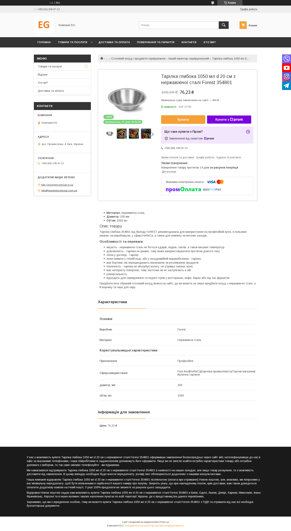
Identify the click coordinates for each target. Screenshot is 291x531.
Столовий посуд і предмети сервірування (138, 58)
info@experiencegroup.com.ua (59, 190)
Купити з (222, 119)
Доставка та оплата (114, 42)
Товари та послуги (72, 42)
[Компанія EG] (44, 32)
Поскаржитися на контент (138, 525)
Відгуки (42, 74)
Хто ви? (210, 42)
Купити (183, 119)
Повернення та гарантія (155, 42)
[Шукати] (224, 25)
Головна (44, 42)
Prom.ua (164, 522)
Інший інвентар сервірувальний (188, 58)
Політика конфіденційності (169, 525)
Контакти (189, 42)
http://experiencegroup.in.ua (57, 184)
